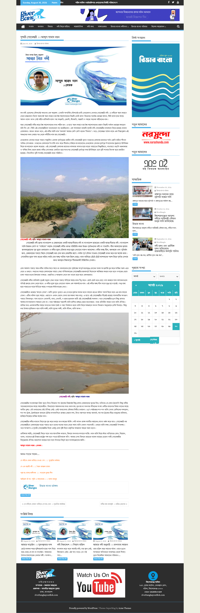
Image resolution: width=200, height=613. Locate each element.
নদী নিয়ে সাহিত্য (63, 27)
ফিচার (50, 27)
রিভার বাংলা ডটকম (43, 44)
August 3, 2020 (100, 541)
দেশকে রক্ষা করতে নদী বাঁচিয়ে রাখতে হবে (114, 3)
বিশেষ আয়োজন (157, 27)
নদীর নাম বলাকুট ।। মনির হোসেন (113, 504)
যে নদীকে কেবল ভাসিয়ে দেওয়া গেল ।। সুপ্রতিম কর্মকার (44, 504)
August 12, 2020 (65, 541)
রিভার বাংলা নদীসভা (119, 27)
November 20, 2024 (163, 187)
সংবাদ (31, 27)
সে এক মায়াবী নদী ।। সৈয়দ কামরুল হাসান (35, 466)
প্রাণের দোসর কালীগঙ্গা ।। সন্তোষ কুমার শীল (36, 472)
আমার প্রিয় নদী (25, 495)
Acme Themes (125, 608)
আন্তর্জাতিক (78, 27)
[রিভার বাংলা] (23, 26)
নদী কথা (90, 27)
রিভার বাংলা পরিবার (139, 27)
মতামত (41, 27)
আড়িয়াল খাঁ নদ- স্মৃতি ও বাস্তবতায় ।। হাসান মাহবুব (38, 479)
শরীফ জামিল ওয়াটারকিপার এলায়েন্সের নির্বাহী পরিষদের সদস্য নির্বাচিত (65, 3)
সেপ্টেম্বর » (153, 341)
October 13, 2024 (162, 209)
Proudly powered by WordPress (83, 608)
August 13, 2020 (29, 541)
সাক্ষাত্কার (102, 27)
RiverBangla (161, 212)
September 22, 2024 (163, 239)
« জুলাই (137, 340)
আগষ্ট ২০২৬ (155, 285)
